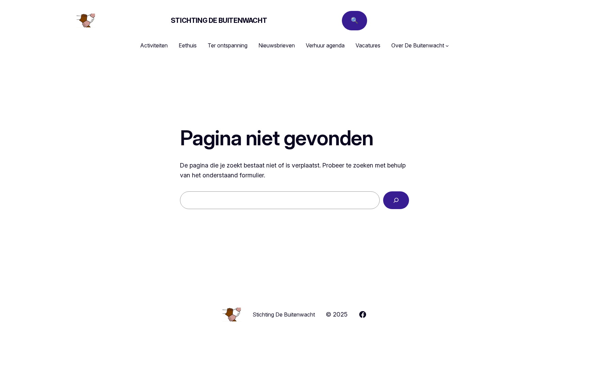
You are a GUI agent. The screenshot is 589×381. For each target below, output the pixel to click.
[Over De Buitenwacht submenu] (447, 45)
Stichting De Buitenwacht (219, 20)
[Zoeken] (396, 200)
